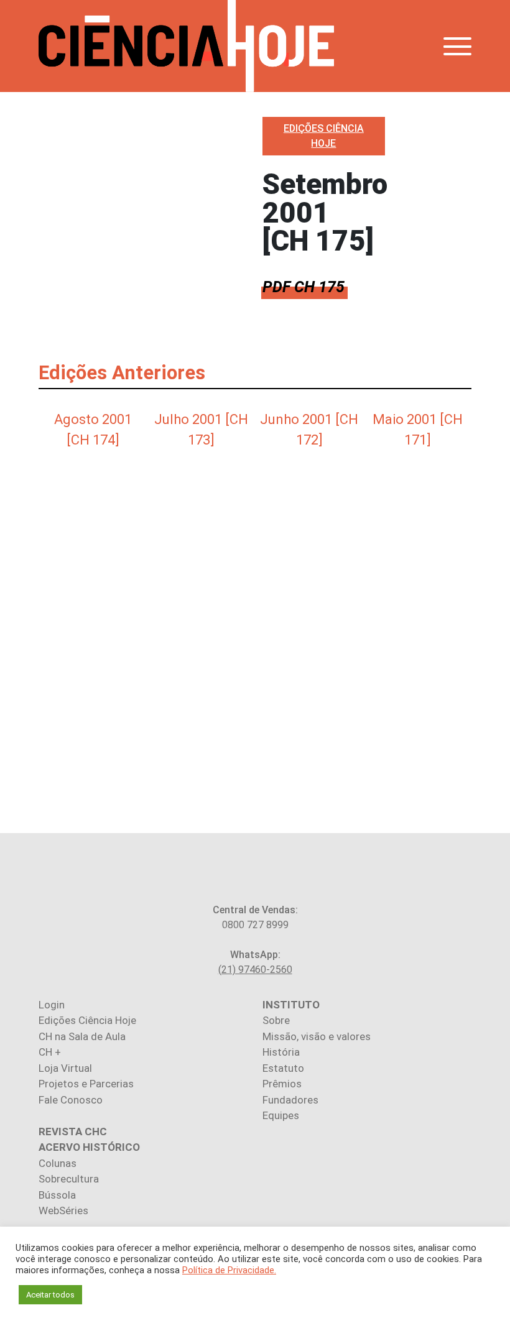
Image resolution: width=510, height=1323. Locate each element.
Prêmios (282, 1083)
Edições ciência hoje (324, 135)
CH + (50, 1052)
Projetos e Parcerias (86, 1083)
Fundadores (290, 1100)
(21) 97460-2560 (255, 969)
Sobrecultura (69, 1179)
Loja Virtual (65, 1068)
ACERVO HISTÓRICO (89, 1147)
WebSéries (63, 1210)
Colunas (57, 1163)
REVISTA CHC (73, 1131)
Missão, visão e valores (316, 1036)
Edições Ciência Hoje (87, 1020)
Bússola (57, 1195)
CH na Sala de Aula (82, 1036)
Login (52, 1004)
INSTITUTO (291, 1004)
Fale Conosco (71, 1100)
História (281, 1052)
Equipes (280, 1115)
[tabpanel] (93, 427)
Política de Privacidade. (229, 1270)
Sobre (276, 1020)
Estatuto (283, 1068)
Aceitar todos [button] (50, 1294)
